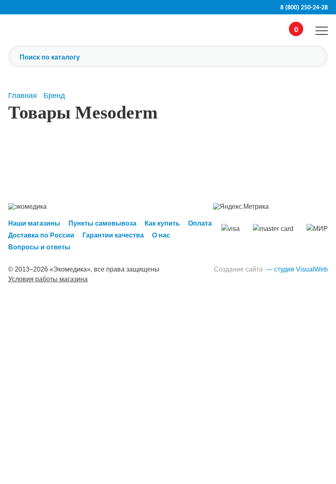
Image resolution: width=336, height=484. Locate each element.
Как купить (162, 223)
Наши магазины (34, 223)
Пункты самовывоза (102, 223)
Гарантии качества (113, 235)
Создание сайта (238, 269)
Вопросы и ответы (39, 247)
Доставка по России (41, 235)
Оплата (200, 223)
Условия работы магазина (48, 279)
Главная (22, 95)
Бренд (54, 95)
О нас (161, 235)
